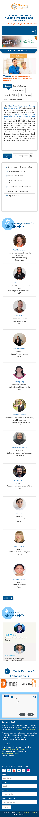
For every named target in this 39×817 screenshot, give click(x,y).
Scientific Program (18, 56)
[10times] (9, 683)
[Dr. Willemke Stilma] (19, 240)
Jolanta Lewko (19, 546)
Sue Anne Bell (11, 655)
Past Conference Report (13, 99)
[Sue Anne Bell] (19, 649)
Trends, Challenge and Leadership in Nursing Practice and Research (19, 117)
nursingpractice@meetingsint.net (13, 749)
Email (4, 782)
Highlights (7, 156)
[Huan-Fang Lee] (19, 628)
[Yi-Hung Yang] (19, 372)
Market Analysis (19, 90)
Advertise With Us (11, 95)
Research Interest (8, 798)
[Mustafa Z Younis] (19, 405)
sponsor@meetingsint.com (11, 753)
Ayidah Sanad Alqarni (19, 447)
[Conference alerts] (30, 683)
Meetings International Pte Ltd (26, 812)
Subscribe (6, 807)
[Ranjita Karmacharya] (19, 569)
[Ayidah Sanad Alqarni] (19, 438)
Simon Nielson (19, 316)
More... (6, 598)
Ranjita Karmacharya (19, 579)
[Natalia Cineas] (19, 273)
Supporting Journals (21, 156)
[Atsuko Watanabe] (19, 339)
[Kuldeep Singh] (19, 471)
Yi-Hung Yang (19, 382)
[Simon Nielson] (19, 306)
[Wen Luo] (19, 504)
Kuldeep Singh (19, 480)
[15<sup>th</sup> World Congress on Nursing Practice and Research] (19, 6)
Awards (28, 95)
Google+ (26, 730)
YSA (21, 95)
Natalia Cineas (20, 283)
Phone (4, 790)
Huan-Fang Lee (11, 635)
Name (4, 774)
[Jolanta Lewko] (19, 537)
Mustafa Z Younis (19, 415)
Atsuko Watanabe (19, 349)
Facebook (18, 730)
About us (7, 86)
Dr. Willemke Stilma (19, 250)
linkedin (32, 730)
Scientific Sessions (19, 86)
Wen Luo (19, 513)
